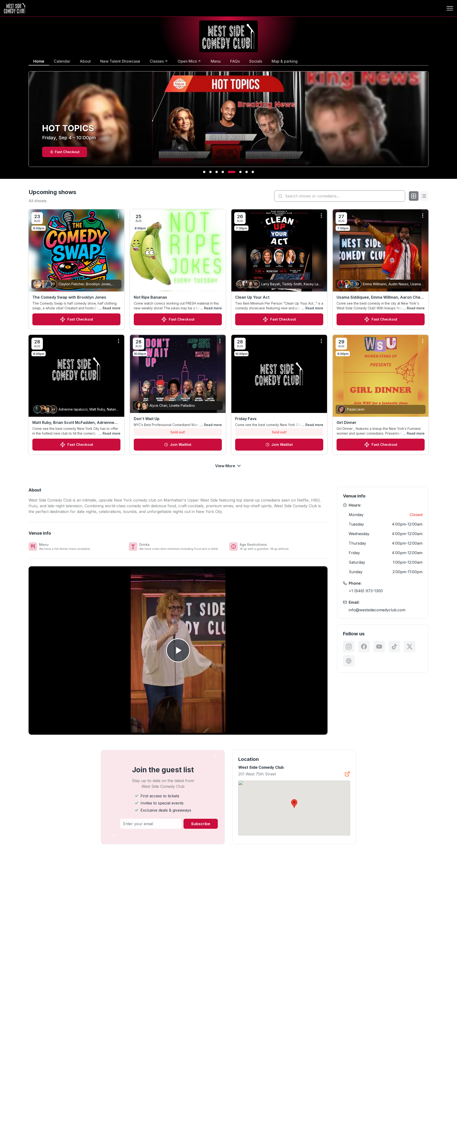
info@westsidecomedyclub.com (377, 610)
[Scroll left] (27, 122)
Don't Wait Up (146, 418)
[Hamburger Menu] (450, 8)
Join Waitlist (180, 444)
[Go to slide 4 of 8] (223, 172)
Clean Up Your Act (252, 297)
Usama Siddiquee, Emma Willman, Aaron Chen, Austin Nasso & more (380, 297)
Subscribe (200, 823)
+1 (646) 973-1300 (366, 590)
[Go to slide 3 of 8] (216, 172)
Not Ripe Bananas (150, 297)
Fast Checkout (80, 319)
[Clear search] (400, 196)
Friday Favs (246, 418)
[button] (294, 803)
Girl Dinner (347, 422)
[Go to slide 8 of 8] (253, 172)
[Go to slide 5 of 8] (229, 172)
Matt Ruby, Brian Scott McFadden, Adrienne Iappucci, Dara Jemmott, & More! (73, 422)
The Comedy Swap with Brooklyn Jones (69, 297)
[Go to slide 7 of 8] (246, 172)
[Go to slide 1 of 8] (204, 172)
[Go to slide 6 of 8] (238, 172)
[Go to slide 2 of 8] (210, 172)
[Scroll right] (429, 122)
